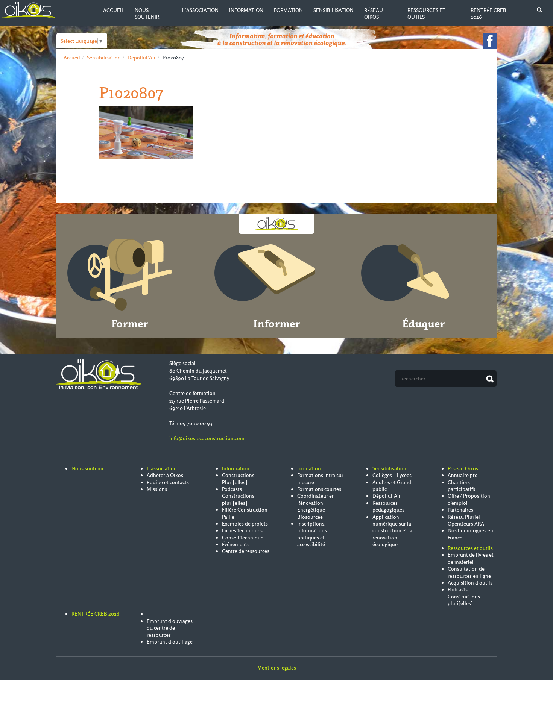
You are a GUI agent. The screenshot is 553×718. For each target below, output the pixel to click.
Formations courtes (319, 489)
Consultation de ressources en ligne (469, 572)
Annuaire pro (463, 475)
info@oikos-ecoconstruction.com (207, 438)
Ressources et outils (470, 548)
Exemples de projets (245, 523)
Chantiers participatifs (461, 485)
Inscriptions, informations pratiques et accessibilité (312, 534)
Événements (235, 544)
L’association (200, 10)
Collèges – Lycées (392, 475)
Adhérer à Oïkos (165, 475)
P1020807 (131, 92)
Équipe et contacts (168, 482)
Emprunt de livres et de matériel (471, 558)
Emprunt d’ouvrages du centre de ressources (170, 628)
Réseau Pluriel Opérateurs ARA (466, 520)
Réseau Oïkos (373, 13)
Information (246, 10)
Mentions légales (276, 667)
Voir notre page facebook (490, 41)
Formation (288, 10)
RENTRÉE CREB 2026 (95, 613)
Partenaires (460, 509)
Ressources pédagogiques (388, 506)
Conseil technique (242, 537)
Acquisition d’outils (470, 582)
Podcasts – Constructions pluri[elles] (464, 596)
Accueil (113, 10)
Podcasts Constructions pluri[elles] (238, 496)
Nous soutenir (147, 13)
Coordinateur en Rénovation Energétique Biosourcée (316, 506)
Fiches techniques (242, 530)
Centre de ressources (245, 551)
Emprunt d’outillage (170, 641)
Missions (157, 489)
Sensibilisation (333, 10)
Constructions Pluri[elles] (238, 478)
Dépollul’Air (142, 57)
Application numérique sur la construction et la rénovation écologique (392, 531)
